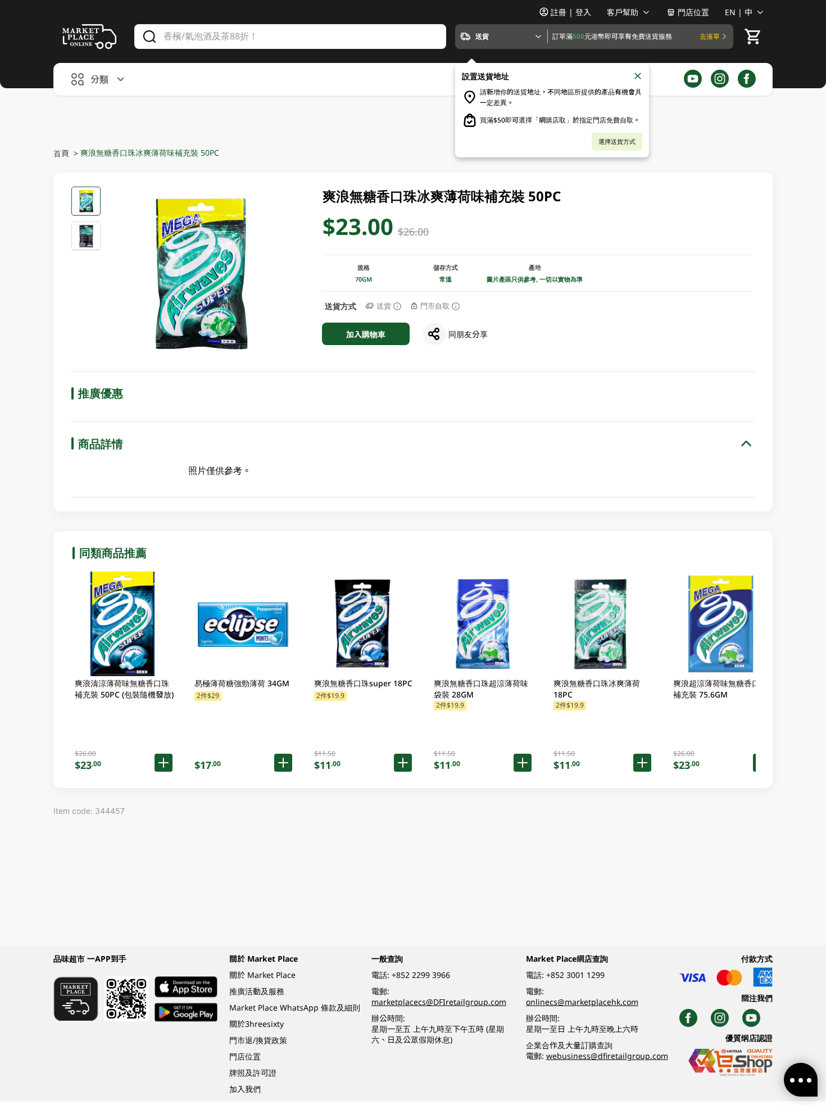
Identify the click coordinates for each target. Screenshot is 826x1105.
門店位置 (693, 12)
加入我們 (245, 1089)
